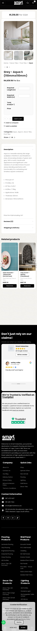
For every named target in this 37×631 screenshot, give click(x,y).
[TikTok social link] (17, 518)
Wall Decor (24, 483)
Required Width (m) (11, 96)
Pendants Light (26, 591)
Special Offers (25, 471)
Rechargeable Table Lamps (27, 595)
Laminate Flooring (7, 544)
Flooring (23, 477)
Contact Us (6, 471)
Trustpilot (7, 397)
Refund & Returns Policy (8, 484)
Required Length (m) (11, 89)
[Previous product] (5, 67)
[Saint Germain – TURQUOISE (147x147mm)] (9, 257)
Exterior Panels (25, 557)
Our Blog (5, 474)
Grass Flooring (6, 557)
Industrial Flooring (7, 554)
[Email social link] (12, 137)
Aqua (31, 63)
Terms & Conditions (9, 488)
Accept (23, 627)
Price (9, 109)
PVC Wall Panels (25, 548)
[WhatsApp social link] (14, 137)
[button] (6, 35)
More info (13, 627)
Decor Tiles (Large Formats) (9, 593)
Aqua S (20, 132)
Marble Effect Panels (27, 560)
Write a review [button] (22, 355)
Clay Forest (23, 278)
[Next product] (9, 67)
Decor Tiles (14, 63)
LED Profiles (5, 560)
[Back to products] (7, 67)
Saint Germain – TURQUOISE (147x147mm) (8, 274)
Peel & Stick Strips (26, 572)
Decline (19, 622)
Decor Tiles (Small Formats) (9, 598)
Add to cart (18, 119)
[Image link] (8, 438)
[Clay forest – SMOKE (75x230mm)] (27, 257)
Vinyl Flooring (5, 548)
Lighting (23, 480)
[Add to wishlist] (16, 244)
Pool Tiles (23, 63)
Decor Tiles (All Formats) (6, 564)
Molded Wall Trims (26, 575)
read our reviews (18, 410)
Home (6, 63)
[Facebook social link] (10, 137)
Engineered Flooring (7, 551)
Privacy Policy (7, 480)
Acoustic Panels (25, 544)
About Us (6, 467)
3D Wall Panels (25, 554)
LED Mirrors (24, 599)
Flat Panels (23, 563)
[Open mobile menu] (3, 2)
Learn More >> (20, 457)
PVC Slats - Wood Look (26, 567)
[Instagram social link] (8, 518)
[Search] (28, 2)
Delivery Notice (8, 477)
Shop (22, 467)
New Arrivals (24, 474)
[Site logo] (19, 3)
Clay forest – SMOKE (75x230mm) (25, 274)
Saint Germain (7, 278)
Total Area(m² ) (11, 104)
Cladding (23, 551)
